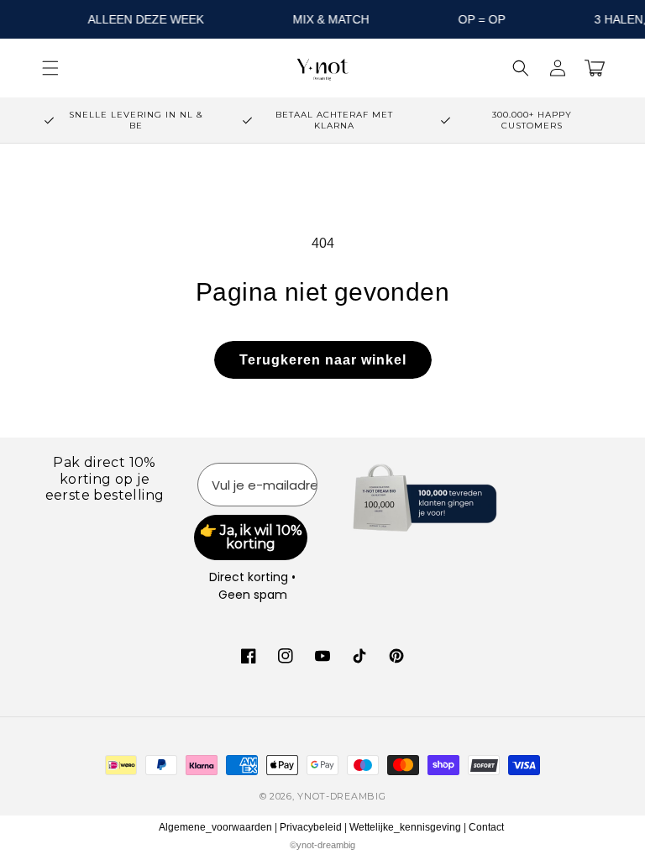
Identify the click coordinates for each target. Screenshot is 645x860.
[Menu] (50, 68)
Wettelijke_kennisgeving (405, 827)
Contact (486, 827)
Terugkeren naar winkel (322, 360)
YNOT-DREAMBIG (341, 796)
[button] (520, 68)
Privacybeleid (311, 827)
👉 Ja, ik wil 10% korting (251, 537)
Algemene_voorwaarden (215, 827)
